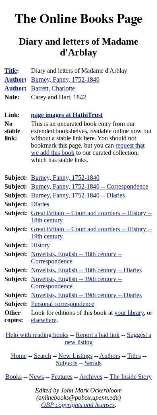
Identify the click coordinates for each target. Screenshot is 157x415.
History (40, 245)
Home (19, 355)
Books (13, 376)
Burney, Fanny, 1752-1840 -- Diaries (78, 195)
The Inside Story (130, 376)
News (36, 376)
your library (129, 312)
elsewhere (43, 319)
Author (14, 79)
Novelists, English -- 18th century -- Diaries (86, 270)
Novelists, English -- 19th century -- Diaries (86, 295)
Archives (90, 376)
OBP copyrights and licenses (78, 404)
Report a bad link (98, 334)
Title (10, 70)
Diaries (40, 204)
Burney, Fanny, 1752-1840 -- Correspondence (89, 186)
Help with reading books (37, 334)
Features (61, 376)
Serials (93, 363)
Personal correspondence (62, 303)
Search (42, 355)
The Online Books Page (79, 17)
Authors (109, 355)
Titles (134, 355)
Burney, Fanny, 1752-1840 (65, 177)
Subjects (66, 363)
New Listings (75, 355)
